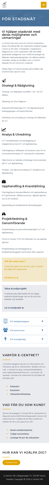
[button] (11, 278)
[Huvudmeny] (44, 5)
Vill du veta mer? (15, 261)
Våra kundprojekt (15, 288)
